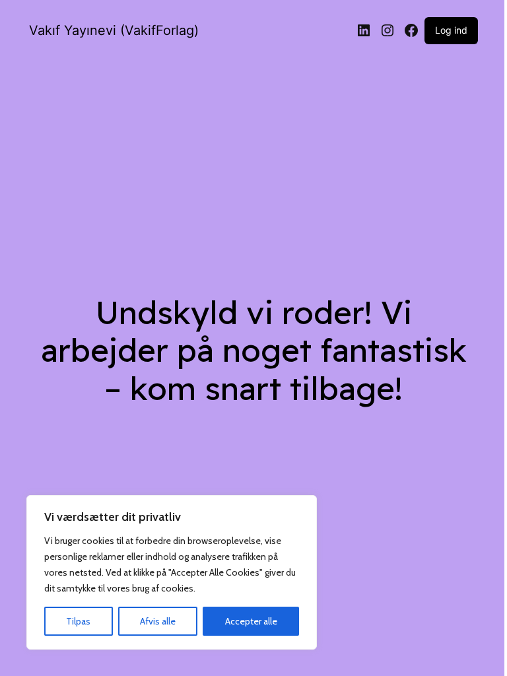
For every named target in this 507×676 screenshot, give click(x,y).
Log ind (451, 30)
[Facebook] (411, 30)
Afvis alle (158, 621)
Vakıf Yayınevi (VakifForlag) (114, 30)
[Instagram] (387, 30)
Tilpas (78, 621)
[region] (171, 572)
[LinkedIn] (364, 30)
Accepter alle (251, 621)
